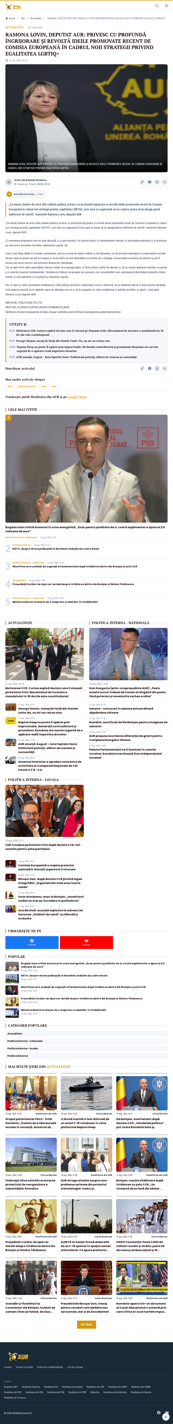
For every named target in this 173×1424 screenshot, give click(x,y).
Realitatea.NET (11, 1387)
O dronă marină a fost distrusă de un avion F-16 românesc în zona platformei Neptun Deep (85, 1123)
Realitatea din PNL (56, 1392)
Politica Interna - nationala (21, 537)
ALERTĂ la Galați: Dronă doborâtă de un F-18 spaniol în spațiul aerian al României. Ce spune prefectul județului (86, 1248)
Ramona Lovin (27, 386)
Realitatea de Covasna (15, 1397)
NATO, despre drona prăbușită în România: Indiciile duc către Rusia (56, 548)
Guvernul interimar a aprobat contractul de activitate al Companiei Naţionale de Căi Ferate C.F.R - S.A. (49, 766)
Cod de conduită (75, 1367)
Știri (23, 18)
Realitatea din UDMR (141, 1387)
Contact (8, 1367)
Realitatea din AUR (46, 1113)
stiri (10, 386)
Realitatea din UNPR (117, 1387)
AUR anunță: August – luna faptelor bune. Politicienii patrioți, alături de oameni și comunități (76, 357)
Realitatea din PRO (34, 1392)
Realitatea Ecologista (72, 1387)
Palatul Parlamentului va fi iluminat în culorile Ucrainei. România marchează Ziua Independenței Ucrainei (125, 754)
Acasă (12, 18)
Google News (77, 397)
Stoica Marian (104, 1113)
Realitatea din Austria (141, 1392)
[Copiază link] (142, 182)
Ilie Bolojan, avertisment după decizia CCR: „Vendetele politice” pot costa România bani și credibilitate (140, 1125)
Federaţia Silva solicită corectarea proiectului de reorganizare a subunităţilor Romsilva (30, 1185)
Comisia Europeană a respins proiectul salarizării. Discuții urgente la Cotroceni (47, 867)
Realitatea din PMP (77, 1392)
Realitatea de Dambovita (115, 1392)
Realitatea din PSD (13, 1392)
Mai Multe (86, 1324)
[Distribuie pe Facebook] (150, 182)
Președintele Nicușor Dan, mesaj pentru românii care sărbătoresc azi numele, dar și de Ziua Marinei (85, 1308)
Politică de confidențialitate (50, 1367)
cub (43, 386)
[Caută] (156, 6)
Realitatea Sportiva (31, 1387)
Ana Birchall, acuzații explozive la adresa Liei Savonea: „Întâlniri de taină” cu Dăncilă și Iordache (50, 914)
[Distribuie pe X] (165, 182)
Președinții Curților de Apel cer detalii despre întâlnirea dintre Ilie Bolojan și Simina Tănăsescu (73, 584)
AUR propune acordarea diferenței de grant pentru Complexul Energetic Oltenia (125, 738)
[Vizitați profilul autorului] (8, 182)
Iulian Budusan (103, 1236)
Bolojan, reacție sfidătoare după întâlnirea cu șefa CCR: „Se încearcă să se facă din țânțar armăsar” (139, 1187)
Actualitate (36, 18)
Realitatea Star (51, 1387)
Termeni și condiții (24, 1367)
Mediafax (95, 1392)
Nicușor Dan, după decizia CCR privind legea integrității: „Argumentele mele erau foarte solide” (50, 883)
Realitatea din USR (95, 1387)
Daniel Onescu (36, 180)
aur (54, 386)
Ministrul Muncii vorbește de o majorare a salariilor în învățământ (55, 602)
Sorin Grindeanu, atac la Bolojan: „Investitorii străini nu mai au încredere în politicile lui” (51, 899)
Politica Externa (22, 545)
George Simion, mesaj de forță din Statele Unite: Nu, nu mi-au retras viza (63, 341)
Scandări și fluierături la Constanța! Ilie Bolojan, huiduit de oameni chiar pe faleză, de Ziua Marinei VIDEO (30, 1310)
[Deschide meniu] (166, 6)
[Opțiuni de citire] (166, 1417)
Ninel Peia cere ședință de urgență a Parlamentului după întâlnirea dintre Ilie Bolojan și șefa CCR (75, 566)
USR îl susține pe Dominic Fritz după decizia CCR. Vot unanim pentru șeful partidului (42, 847)
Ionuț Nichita (160, 1113)
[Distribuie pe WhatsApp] (157, 182)
